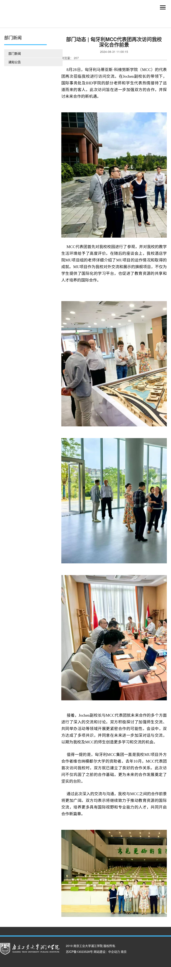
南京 (124, 951)
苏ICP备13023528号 (79, 951)
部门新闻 (14, 53)
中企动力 (114, 951)
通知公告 (14, 62)
